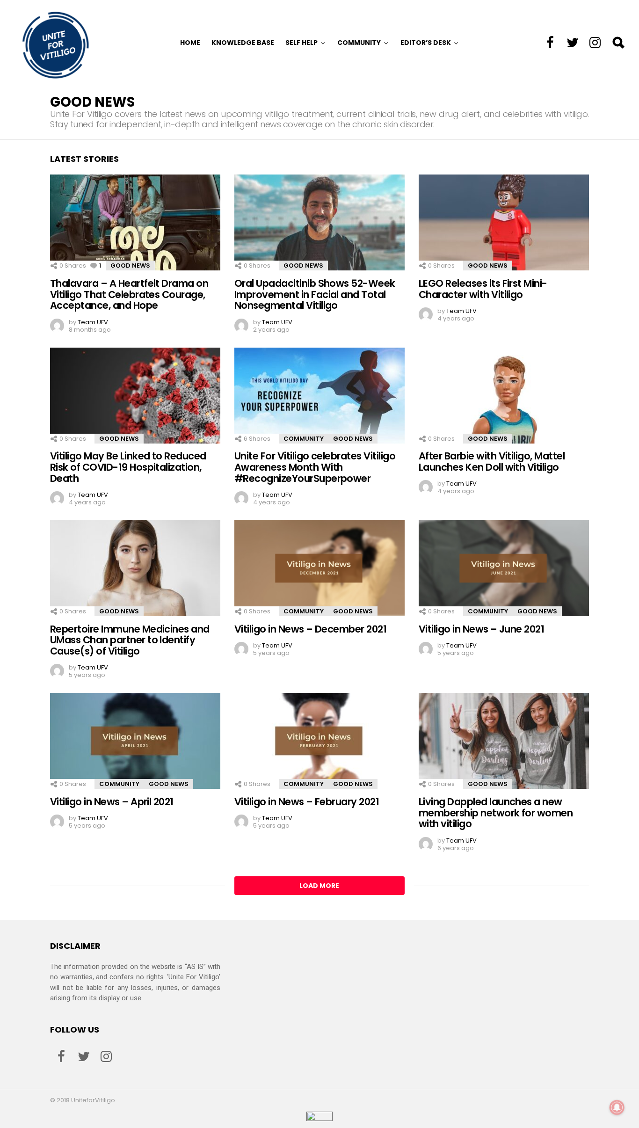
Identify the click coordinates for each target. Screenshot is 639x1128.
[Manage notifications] (617, 1107)
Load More (319, 885)
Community (359, 42)
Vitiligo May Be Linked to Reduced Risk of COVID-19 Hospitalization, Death (128, 467)
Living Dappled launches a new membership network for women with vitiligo (496, 812)
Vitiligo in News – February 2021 (306, 801)
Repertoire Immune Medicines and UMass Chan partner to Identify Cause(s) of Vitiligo (130, 640)
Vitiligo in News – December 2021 (310, 629)
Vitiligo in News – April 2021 (112, 801)
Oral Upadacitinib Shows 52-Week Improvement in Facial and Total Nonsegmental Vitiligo (314, 294)
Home (190, 42)
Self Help (301, 42)
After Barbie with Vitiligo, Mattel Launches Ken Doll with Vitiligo (492, 461)
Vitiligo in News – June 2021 (481, 629)
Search (618, 42)
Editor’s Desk (425, 42)
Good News (130, 265)
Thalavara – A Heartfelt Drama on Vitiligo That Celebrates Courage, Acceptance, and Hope (129, 294)
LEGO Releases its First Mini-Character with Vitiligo (483, 289)
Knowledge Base (242, 42)
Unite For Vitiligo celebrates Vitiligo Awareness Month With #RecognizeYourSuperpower (314, 467)
